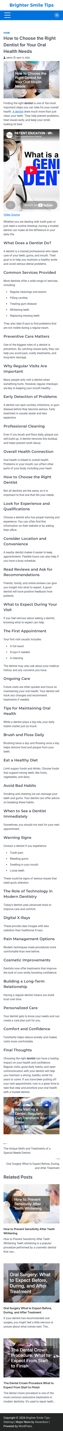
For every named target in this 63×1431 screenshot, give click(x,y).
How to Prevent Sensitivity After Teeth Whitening (29, 1231)
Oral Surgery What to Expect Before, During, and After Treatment (28, 1310)
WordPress (25, 1426)
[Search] (56, 15)
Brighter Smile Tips (31, 5)
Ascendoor (41, 1422)
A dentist (18, 111)
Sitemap (9, 1422)
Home (7, 33)
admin (9, 57)
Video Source (12, 214)
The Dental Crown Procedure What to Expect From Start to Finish (29, 1385)
